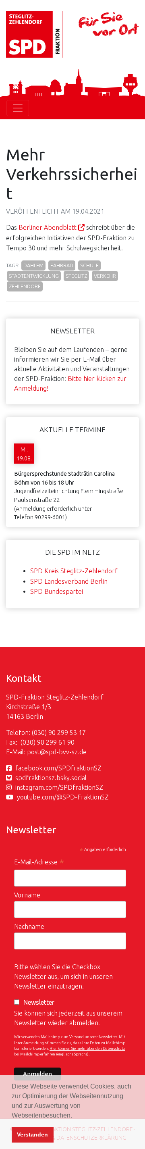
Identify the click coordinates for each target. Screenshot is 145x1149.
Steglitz (76, 276)
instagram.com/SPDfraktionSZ (59, 787)
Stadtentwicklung (34, 276)
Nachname (29, 926)
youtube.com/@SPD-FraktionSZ (63, 797)
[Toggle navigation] (17, 108)
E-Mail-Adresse (39, 863)
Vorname (27, 895)
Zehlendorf (25, 286)
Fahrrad (61, 265)
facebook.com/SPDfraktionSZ (58, 768)
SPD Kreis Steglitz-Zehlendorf (74, 570)
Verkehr (105, 276)
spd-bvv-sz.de (66, 752)
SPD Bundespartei (56, 591)
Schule (89, 265)
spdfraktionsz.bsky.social (51, 777)
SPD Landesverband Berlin (69, 581)
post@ (36, 752)
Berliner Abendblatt (48, 227)
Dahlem (33, 265)
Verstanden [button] (32, 1134)
